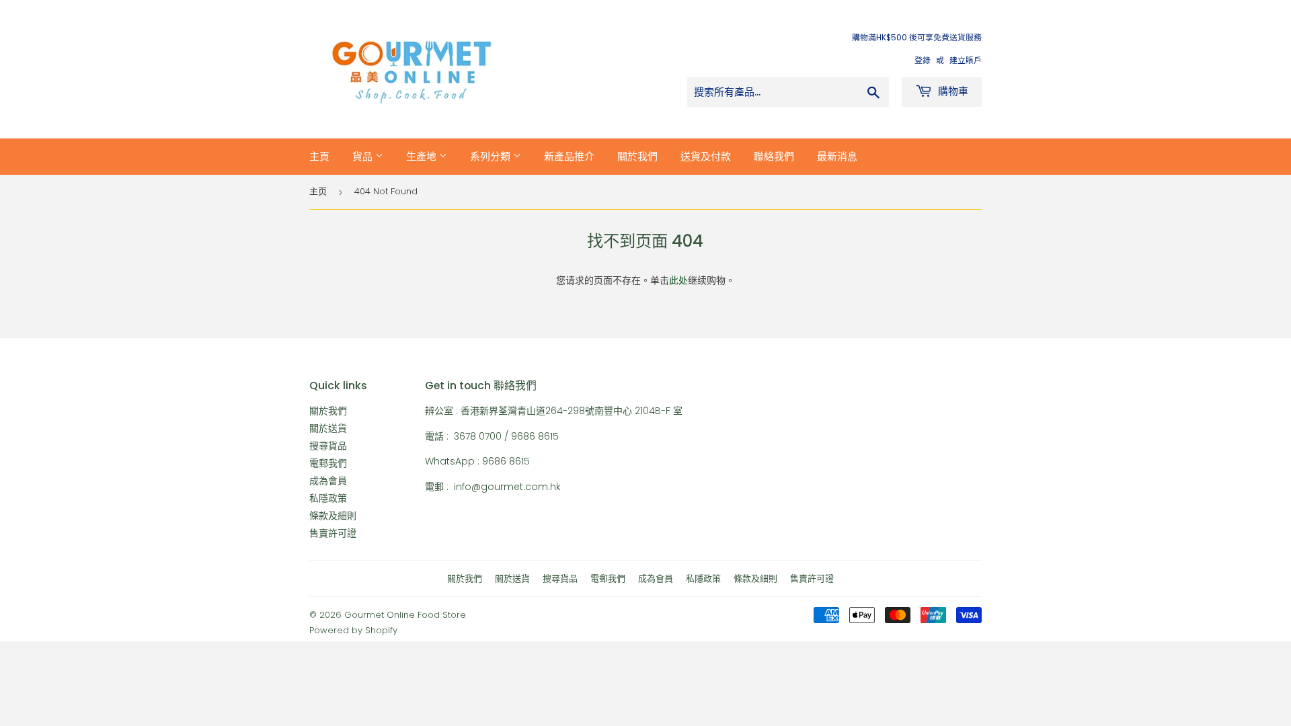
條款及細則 (332, 515)
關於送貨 (328, 428)
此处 (678, 280)
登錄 (922, 60)
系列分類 (491, 156)
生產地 (422, 156)
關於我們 (637, 156)
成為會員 (328, 480)
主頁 (319, 156)
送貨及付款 (705, 156)
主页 (318, 191)
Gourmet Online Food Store (405, 614)
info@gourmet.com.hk (507, 486)
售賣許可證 (332, 533)
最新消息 (837, 156)
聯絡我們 (774, 156)
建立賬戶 (965, 60)
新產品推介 (569, 156)
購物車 (951, 91)
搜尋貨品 (328, 445)
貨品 (363, 156)
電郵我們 (328, 463)
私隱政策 (328, 498)
